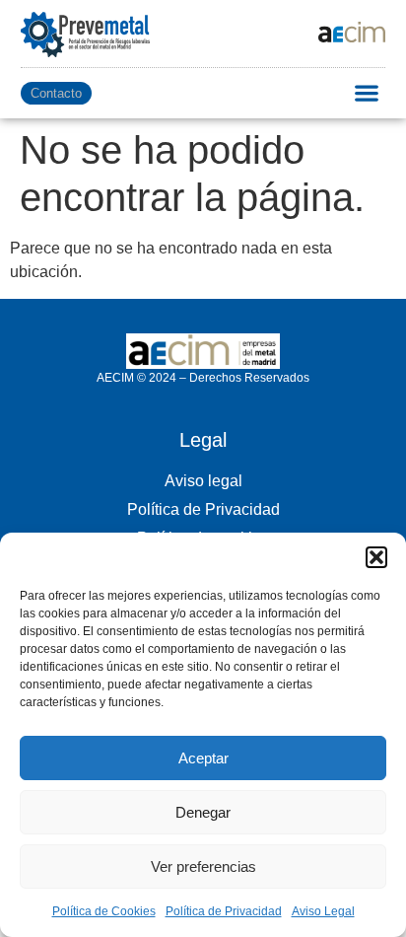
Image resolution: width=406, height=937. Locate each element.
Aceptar (203, 758)
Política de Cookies (104, 911)
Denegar (203, 812)
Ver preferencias (203, 866)
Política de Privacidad (224, 911)
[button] (376, 557)
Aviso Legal (323, 911)
